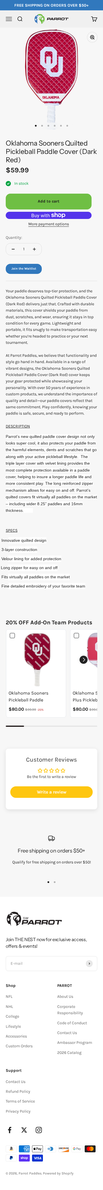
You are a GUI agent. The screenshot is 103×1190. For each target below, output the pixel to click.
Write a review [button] (51, 792)
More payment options (48, 224)
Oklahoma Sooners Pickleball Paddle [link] (28, 696)
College (12, 1016)
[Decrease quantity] (13, 249)
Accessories (16, 1036)
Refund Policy (18, 1091)
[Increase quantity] (34, 249)
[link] (36, 659)
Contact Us (67, 1032)
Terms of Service (20, 1101)
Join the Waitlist (23, 268)
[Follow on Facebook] (9, 1130)
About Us (65, 996)
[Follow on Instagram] (39, 1130)
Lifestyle (13, 1026)
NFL (9, 996)
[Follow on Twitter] (24, 1130)
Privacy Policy (18, 1111)
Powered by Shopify (58, 1173)
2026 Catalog (69, 1052)
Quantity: (14, 237)
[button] (84, 660)
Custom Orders (19, 1046)
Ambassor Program (74, 1042)
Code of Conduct (72, 1023)
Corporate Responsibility (70, 1009)
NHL (9, 1006)
